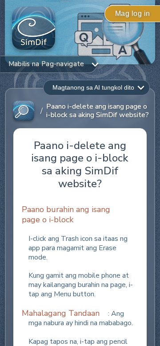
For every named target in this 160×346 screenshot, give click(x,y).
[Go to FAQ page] (23, 111)
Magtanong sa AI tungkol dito (93, 87)
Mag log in (132, 13)
